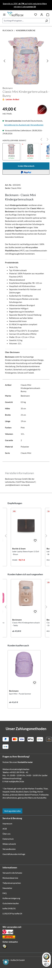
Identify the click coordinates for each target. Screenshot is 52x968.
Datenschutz (8, 839)
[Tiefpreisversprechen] (4, 104)
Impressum (7, 823)
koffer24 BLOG (9, 908)
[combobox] (23, 20)
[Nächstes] (47, 61)
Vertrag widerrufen (12, 811)
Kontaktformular (25, 762)
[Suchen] (46, 20)
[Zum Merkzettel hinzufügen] (35, 540)
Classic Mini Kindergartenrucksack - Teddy (26, 623)
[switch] (46, 964)
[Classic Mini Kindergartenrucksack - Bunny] (26, 61)
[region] (26, 61)
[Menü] (4, 14)
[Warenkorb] (48, 14)
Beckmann (8, 88)
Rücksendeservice (10, 878)
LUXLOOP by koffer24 (12, 913)
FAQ (5, 893)
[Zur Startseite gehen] (20, 14)
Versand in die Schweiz (12, 873)
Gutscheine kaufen (11, 903)
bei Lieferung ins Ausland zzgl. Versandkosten (23, 125)
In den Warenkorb (26, 166)
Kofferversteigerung (11, 898)
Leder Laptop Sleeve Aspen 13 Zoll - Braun (25, 552)
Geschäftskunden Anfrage (14, 854)
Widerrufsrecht (9, 844)
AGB (5, 828)
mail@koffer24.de (16, 781)
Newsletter (7, 888)
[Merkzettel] (36, 14)
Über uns (6, 833)
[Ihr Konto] (42, 14)
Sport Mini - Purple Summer (20, 694)
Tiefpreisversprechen (12, 883)
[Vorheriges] (4, 61)
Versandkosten (9, 849)
